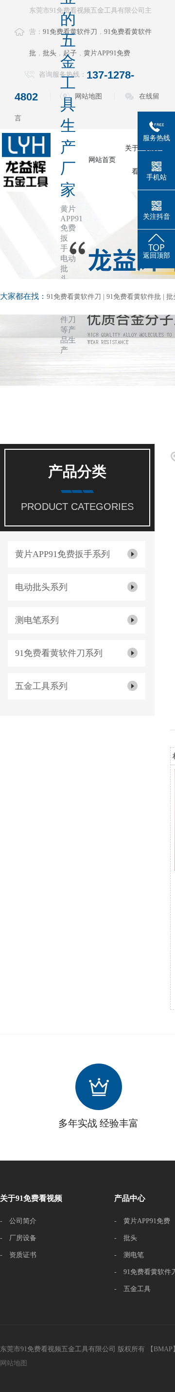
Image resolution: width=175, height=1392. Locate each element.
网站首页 (102, 160)
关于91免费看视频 (31, 1198)
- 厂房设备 (18, 1238)
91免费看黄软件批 (133, 296)
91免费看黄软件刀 (74, 296)
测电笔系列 (37, 620)
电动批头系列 (41, 587)
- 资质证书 (18, 1255)
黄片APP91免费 (107, 53)
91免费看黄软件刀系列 (59, 653)
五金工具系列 (41, 686)
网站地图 (88, 96)
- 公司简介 (18, 1221)
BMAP (163, 1349)
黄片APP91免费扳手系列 (62, 554)
